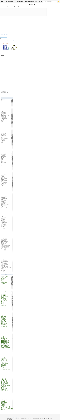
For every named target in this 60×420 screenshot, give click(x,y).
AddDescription (7, 183)
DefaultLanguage (7, 168)
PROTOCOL (7, 404)
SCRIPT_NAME (7, 358)
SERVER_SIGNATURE (7, 382)
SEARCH (7, 330)
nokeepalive (7, 318)
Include (7, 124)
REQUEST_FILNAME (7, 360)
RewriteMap (7, 208)
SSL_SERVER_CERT (7, 378)
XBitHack (7, 195)
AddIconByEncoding (7, 206)
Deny (3, 4)
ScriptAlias (7, 216)
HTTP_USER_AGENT (7, 295)
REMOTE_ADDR (7, 308)
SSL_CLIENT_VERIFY (7, 379)
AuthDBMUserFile (7, 242)
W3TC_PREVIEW (7, 323)
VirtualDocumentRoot (7, 138)
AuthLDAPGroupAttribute (7, 269)
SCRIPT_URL (7, 348)
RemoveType (7, 175)
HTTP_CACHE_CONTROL (7, 351)
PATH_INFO (7, 331)
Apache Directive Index (4, 92)
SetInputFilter (7, 231)
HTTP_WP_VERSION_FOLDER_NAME (7, 408)
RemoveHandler (7, 162)
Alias (7, 158)
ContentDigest (7, 200)
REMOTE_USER (7, 321)
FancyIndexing (7, 166)
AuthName (7, 141)
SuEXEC (7, 268)
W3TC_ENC (7, 313)
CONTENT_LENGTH (7, 363)
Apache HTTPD (18, 417)
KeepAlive (7, 169)
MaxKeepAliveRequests (7, 246)
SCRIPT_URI (7, 373)
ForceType (7, 155)
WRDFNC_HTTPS (7, 359)
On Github (3, 34)
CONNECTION (7, 337)
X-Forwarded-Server (7, 376)
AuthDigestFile (7, 227)
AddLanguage (7, 185)
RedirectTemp (7, 142)
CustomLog (7, 218)
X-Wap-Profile (7, 316)
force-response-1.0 (7, 325)
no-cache (7, 304)
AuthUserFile (7, 145)
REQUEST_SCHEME (7, 362)
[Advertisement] (23, 25)
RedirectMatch (4, 37)
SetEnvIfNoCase (7, 123)
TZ (7, 314)
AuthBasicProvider (7, 178)
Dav (7, 181)
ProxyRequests (7, 248)
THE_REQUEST (7, 299)
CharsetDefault (7, 194)
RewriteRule (7, 99)
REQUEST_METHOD (7, 296)
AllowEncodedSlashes (7, 241)
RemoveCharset (7, 205)
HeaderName (7, 177)
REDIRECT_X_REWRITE (7, 361)
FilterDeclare (7, 152)
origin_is (7, 368)
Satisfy (7, 132)
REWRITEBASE (7, 319)
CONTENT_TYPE (7, 326)
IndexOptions (7, 164)
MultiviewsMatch (7, 233)
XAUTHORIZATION (7, 338)
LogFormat (7, 219)
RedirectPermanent (7, 180)
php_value (7, 119)
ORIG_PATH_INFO (7, 402)
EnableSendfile (7, 240)
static (7, 284)
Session (7, 143)
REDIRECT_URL (7, 350)
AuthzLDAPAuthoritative (7, 228)
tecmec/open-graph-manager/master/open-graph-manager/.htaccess (17, 4)
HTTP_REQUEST (7, 356)
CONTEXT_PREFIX (7, 317)
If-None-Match (7, 334)
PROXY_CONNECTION (7, 345)
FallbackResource (7, 165)
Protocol (7, 172)
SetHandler (7, 157)
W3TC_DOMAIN (7, 364)
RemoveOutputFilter (7, 230)
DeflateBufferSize (7, 258)
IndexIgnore (7, 139)
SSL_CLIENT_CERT (7, 380)
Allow (7, 104)
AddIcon (7, 179)
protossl (7, 297)
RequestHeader (7, 130)
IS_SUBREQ (7, 339)
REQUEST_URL (7, 349)
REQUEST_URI (7, 277)
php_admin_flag (7, 224)
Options (7, 103)
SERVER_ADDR (7, 298)
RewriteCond (7, 101)
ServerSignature (7, 146)
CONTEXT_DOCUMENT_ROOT (7, 406)
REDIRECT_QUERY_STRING (7, 369)
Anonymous (7, 163)
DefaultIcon (7, 188)
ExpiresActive (7, 112)
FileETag (7, 121)
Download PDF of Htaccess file (8, 40)
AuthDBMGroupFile (7, 243)
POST (7, 293)
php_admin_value (7, 182)
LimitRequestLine (7, 263)
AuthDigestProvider (7, 211)
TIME (7, 285)
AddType (7, 114)
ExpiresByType (7, 117)
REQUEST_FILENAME (7, 276)
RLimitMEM (7, 257)
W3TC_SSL (7, 327)
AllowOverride (7, 153)
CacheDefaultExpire (7, 264)
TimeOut (7, 176)
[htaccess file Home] (2, 1)
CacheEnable (7, 262)
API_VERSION (7, 372)
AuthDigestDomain (7, 238)
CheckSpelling (7, 189)
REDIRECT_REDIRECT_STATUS (7, 407)
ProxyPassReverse (7, 232)
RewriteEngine (7, 100)
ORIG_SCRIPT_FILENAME (7, 391)
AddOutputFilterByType (7, 115)
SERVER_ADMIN (7, 328)
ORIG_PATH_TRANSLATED (7, 392)
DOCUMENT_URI (6, 409)
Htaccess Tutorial (4, 91)
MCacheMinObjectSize (7, 247)
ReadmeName (7, 174)
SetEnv (7, 137)
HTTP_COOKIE (7, 305)
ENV (7, 281)
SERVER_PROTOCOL (7, 383)
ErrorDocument (7, 110)
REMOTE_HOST (7, 335)
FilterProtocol (7, 151)
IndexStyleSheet (7, 187)
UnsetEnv (7, 210)
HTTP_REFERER (7, 302)
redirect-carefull (7, 365)
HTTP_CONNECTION (7, 355)
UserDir (7, 199)
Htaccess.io (9, 417)
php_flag (7, 122)
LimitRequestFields (7, 260)
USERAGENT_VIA (7, 343)
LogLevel (7, 236)
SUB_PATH (7, 405)
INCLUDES (7, 283)
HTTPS (7, 280)
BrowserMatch (7, 134)
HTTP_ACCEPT (7, 324)
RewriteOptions (7, 147)
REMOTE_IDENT (7, 389)
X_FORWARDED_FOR (7, 344)
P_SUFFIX (7, 366)
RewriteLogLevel (7, 217)
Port (7, 136)
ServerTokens (7, 133)
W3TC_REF (7, 336)
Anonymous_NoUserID (7, 253)
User (7, 126)
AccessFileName (7, 239)
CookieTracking (7, 237)
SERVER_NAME (7, 307)
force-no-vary (7, 291)
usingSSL (7, 367)
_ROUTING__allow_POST (7, 342)
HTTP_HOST (7, 278)
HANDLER (7, 322)
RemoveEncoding (7, 222)
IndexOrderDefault (7, 190)
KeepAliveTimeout (7, 270)
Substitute (7, 201)
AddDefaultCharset (7, 118)
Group (7, 160)
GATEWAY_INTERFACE (7, 370)
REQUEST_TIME (7, 387)
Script (7, 111)
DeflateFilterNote (7, 209)
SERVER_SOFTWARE (7, 381)
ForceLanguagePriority (7, 207)
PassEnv (7, 215)
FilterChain (7, 148)
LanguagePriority (7, 198)
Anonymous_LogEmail (7, 254)
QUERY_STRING (7, 286)
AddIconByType (7, 197)
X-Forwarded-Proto (7, 315)
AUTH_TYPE (7, 371)
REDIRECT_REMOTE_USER (7, 385)
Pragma (7, 303)
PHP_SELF (7, 384)
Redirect (7, 109)
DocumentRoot (7, 186)
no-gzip (7, 287)
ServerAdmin (7, 226)
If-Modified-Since (7, 329)
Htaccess (13, 417)
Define (7, 161)
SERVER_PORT (7, 288)
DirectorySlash (7, 167)
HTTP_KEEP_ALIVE (7, 352)
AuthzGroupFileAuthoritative (7, 245)
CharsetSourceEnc (7, 196)
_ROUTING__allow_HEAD (7, 340)
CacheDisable (7, 223)
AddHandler (7, 140)
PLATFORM (7, 394)
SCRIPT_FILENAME (7, 282)
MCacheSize (7, 251)
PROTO (7, 306)
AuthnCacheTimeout (7, 266)
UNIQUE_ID (7, 401)
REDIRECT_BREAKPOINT (7, 400)
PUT (7, 301)
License (6, 34)
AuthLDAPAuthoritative (7, 252)
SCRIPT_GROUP (7, 386)
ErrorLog (7, 259)
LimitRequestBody (7, 173)
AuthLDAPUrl (7, 220)
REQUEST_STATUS (7, 388)
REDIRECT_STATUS (7, 294)
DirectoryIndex (7, 116)
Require (7, 120)
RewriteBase (7, 102)
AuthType (7, 144)
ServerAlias (7, 244)
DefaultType (7, 203)
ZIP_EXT (7, 398)
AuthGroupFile (7, 154)
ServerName (7, 184)
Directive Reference (4, 93)
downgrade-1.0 (7, 320)
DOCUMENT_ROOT (7, 300)
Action (7, 159)
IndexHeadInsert (7, 202)
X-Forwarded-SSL (7, 399)
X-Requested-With (7, 309)
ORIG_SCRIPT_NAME (7, 390)
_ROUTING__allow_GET (7, 341)
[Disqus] (23, 72)
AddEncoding (7, 125)
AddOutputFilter (7, 156)
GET (7, 292)
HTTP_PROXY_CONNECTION (7, 377)
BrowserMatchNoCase (7, 204)
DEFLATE (7, 279)
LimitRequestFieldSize (7, 261)
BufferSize (7, 265)
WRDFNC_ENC (7, 357)
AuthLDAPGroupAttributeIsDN (7, 267)
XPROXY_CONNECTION (7, 346)
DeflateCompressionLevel (7, 193)
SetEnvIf (7, 131)
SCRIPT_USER (7, 403)
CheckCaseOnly (7, 225)
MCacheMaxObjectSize (7, 249)
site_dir (7, 393)
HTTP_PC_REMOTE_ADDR (7, 347)
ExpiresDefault (7, 113)
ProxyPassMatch (7, 229)
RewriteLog (7, 221)
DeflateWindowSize (7, 271)
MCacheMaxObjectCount (7, 250)
